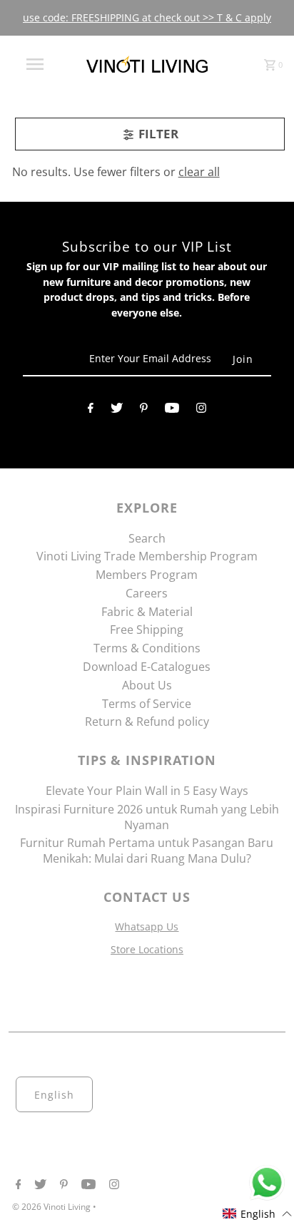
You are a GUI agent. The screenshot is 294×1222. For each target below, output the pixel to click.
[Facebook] (90, 411)
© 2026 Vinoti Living (52, 1207)
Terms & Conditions (147, 648)
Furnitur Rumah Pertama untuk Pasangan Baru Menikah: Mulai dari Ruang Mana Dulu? (146, 850)
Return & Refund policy (147, 721)
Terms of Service (146, 704)
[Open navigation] (36, 64)
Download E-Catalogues (147, 666)
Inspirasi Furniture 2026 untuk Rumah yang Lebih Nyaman (147, 817)
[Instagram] (201, 411)
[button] (257, 1214)
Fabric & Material (147, 612)
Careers (147, 593)
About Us (147, 685)
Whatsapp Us (146, 926)
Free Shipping (146, 629)
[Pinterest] (144, 411)
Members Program (147, 574)
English (54, 1095)
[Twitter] (117, 411)
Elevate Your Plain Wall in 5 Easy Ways (147, 791)
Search (147, 538)
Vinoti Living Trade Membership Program (147, 556)
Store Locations (147, 949)
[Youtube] (172, 411)
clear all (199, 172)
